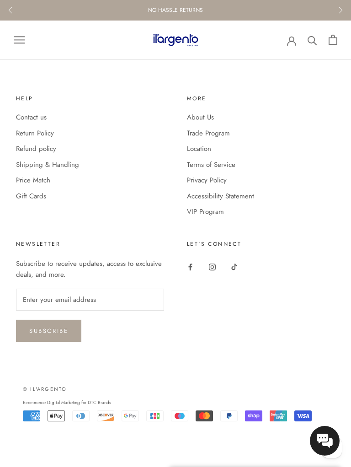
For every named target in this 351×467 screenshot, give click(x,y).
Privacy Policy (207, 180)
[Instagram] (212, 266)
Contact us (31, 117)
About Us (200, 117)
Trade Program (208, 133)
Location (199, 149)
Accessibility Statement (220, 196)
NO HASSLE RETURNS (175, 10)
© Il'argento (45, 389)
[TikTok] (234, 266)
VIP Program (205, 212)
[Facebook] (190, 266)
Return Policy (35, 133)
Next (340, 10)
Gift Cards (31, 196)
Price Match (33, 180)
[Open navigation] (19, 40)
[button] (325, 441)
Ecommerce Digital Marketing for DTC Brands (67, 402)
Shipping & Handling (47, 165)
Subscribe (48, 331)
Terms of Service (211, 165)
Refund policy (36, 149)
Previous (10, 10)
